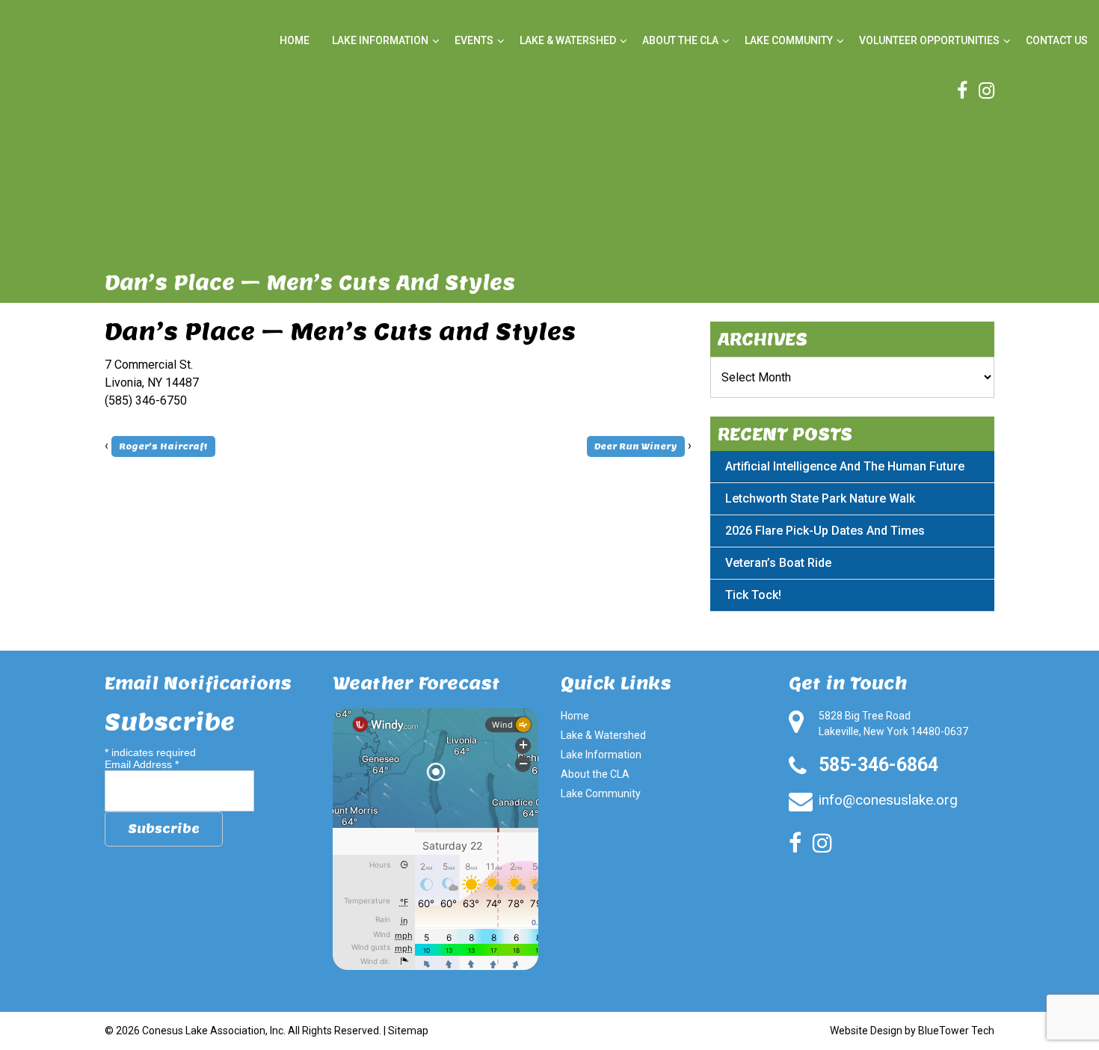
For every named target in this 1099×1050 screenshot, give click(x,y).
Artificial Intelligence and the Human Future (844, 466)
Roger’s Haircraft (163, 446)
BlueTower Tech (956, 1031)
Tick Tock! (753, 595)
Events (474, 40)
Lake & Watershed (568, 40)
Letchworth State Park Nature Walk (820, 498)
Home (295, 40)
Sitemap (408, 1031)
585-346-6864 (878, 765)
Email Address (142, 764)
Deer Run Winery (635, 446)
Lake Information (380, 40)
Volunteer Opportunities (929, 40)
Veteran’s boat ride (778, 563)
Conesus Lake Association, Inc (212, 1031)
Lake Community (789, 40)
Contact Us (1057, 40)
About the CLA (680, 40)
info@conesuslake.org (888, 799)
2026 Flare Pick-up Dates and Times (825, 531)
